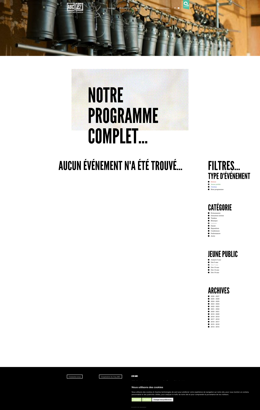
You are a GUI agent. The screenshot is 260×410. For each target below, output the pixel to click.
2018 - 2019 (214, 316)
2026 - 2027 (214, 296)
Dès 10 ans (214, 267)
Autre (212, 235)
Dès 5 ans (214, 262)
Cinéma (213, 186)
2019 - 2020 (214, 313)
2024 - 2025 (214, 301)
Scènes (213, 181)
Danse (213, 225)
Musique (214, 220)
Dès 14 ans (214, 269)
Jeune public (215, 184)
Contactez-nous (75, 376)
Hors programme (217, 189)
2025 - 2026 (214, 298)
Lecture (213, 223)
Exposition (214, 228)
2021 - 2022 (214, 308)
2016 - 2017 (214, 321)
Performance (215, 233)
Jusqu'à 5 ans (215, 259)
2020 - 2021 (214, 311)
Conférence (215, 230)
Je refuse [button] (147, 399)
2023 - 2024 (214, 303)
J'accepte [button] (136, 399)
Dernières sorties (217, 215)
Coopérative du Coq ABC (110, 376)
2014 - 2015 (214, 326)
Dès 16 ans (214, 272)
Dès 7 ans (214, 264)
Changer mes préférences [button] (163, 399)
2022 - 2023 (214, 306)
